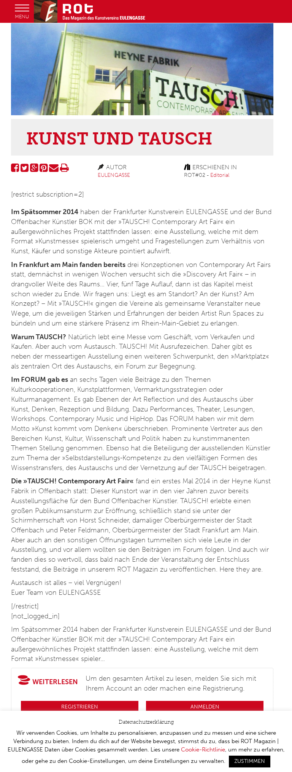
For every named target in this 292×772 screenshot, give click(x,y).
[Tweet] (25, 169)
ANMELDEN (204, 707)
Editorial (219, 175)
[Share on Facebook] (15, 169)
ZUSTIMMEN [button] (249, 761)
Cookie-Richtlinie (203, 749)
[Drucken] (64, 169)
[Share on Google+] (34, 169)
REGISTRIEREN (79, 707)
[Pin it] (44, 169)
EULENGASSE (114, 175)
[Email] (54, 169)
